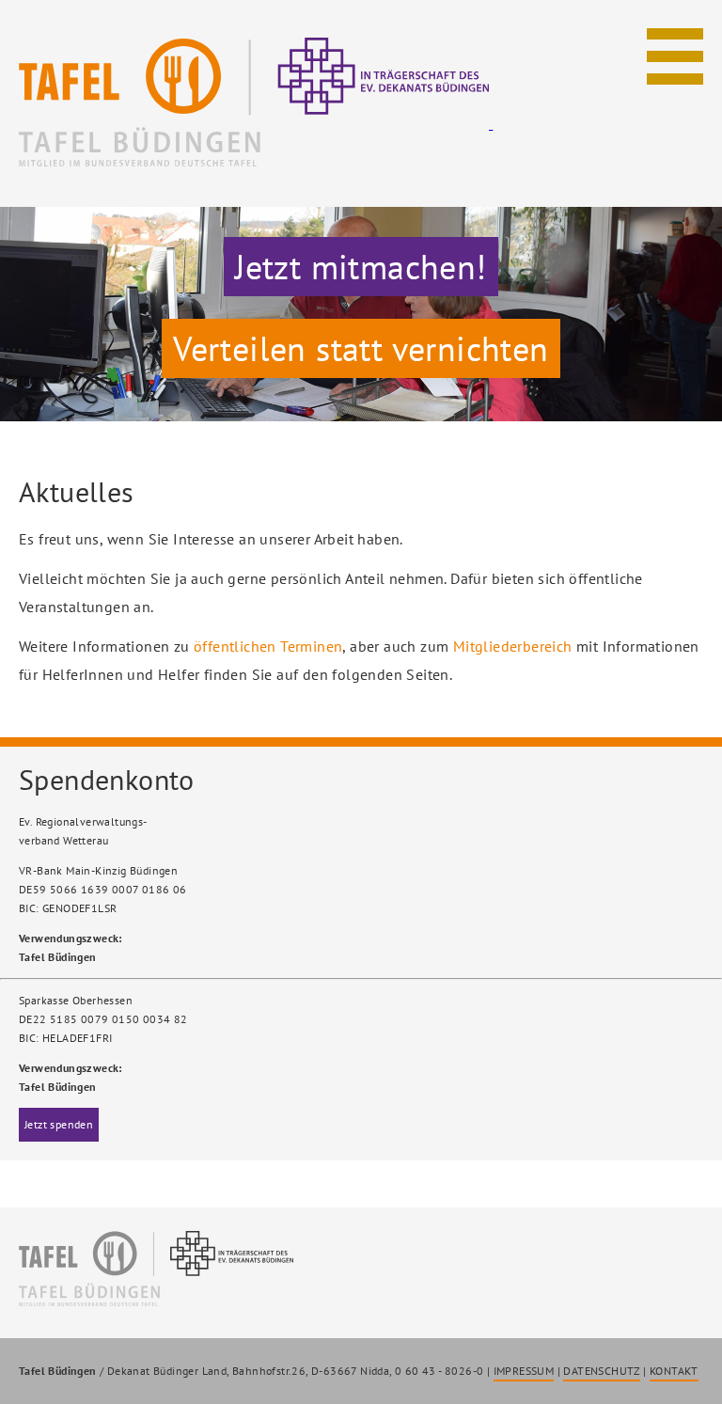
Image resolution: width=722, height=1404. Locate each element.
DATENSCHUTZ (601, 1371)
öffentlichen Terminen (268, 646)
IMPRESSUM (524, 1371)
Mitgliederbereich (513, 646)
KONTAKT (674, 1371)
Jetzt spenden (58, 1124)
